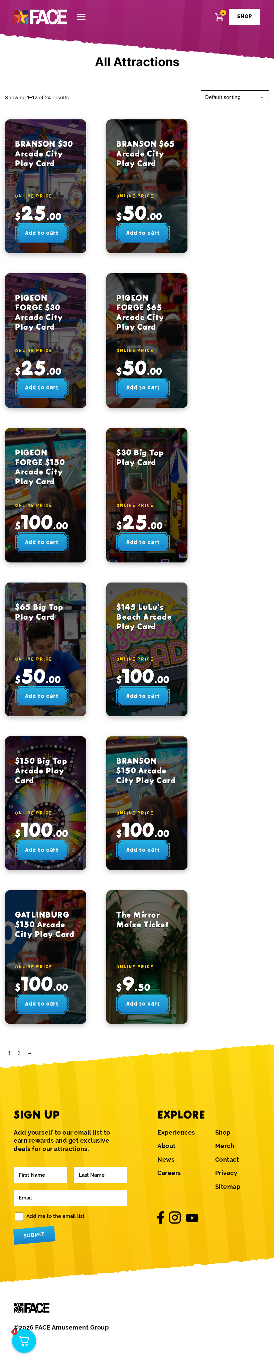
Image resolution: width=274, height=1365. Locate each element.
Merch (225, 1146)
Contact (227, 1159)
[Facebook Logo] (160, 1217)
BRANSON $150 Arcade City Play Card (146, 770)
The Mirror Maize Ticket (142, 919)
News (165, 1159)
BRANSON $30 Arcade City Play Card (44, 153)
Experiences (176, 1132)
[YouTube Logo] (192, 1217)
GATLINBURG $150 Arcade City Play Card (45, 924)
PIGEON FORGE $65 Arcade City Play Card (140, 312)
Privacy (226, 1173)
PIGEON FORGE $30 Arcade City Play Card (39, 312)
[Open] (81, 17)
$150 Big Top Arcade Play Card (41, 770)
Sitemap (228, 1186)
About (166, 1146)
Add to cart (42, 233)
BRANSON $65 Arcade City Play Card (145, 153)
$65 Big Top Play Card (39, 612)
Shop (223, 1132)
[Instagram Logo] (175, 1217)
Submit (34, 1235)
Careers (169, 1173)
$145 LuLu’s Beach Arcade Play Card (144, 617)
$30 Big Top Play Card (140, 457)
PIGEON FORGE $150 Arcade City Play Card (40, 467)
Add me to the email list (55, 1216)
